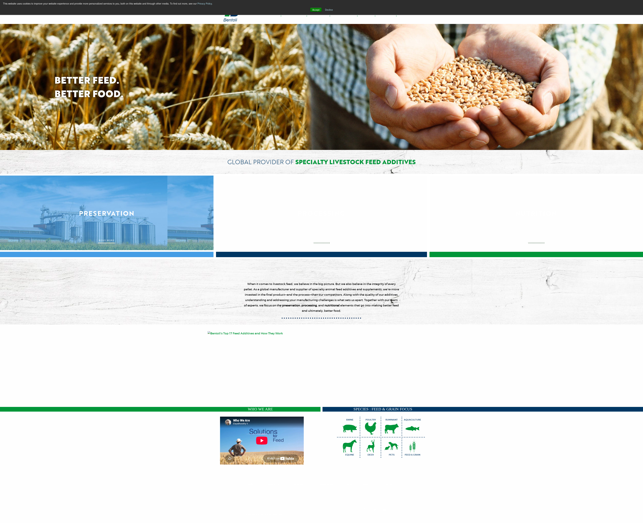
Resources (326, 484)
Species (298, 484)
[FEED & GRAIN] (412, 445)
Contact (389, 484)
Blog (350, 484)
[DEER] (370, 445)
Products (273, 484)
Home (249, 484)
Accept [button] (315, 9)
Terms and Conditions (276, 510)
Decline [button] (329, 9)
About (367, 484)
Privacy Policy (204, 3)
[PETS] (391, 445)
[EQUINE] (349, 445)
